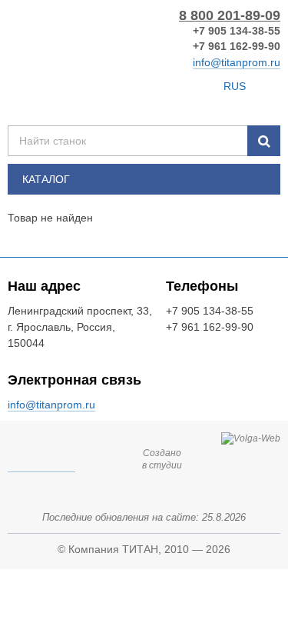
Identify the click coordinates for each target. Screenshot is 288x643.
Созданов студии (162, 459)
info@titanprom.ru (236, 62)
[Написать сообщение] (175, 86)
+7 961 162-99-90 (236, 46)
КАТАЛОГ (46, 179)
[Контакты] (144, 86)
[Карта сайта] (117, 86)
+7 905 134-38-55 (236, 31)
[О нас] (204, 86)
